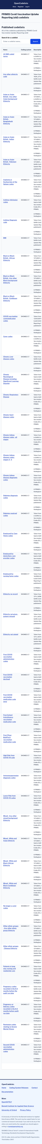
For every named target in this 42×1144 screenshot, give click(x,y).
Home (4, 1088)
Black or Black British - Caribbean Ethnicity (10, 298)
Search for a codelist (10, 38)
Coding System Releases (18, 1088)
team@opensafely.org (15, 1126)
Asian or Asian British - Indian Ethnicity (8, 139)
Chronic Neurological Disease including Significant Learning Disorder (11, 379)
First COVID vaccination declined (7, 677)
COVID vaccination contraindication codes (10, 318)
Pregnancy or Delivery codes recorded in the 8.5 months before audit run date (11, 1008)
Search (35, 41)
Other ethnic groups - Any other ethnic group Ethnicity (10, 928)
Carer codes (7, 336)
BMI (4, 238)
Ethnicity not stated (10, 634)
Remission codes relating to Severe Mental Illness (10, 1027)
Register (21, 6)
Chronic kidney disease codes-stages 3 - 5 (9, 457)
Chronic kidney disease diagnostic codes (10, 477)
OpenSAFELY (7, 1102)
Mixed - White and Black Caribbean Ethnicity (10, 885)
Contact (35, 1088)
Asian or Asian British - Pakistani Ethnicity (9, 162)
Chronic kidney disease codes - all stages (10, 437)
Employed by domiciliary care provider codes (9, 556)
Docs (14, 6)
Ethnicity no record (10, 594)
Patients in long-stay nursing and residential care (9, 968)
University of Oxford (9, 1110)
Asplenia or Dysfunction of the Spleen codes (10, 182)
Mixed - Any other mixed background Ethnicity (10, 818)
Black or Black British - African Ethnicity (9, 258)
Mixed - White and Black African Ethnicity (10, 863)
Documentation (7, 1092)
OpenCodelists (21, 3)
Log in (27, 6)
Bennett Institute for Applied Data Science (18, 1106)
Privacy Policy (25, 1110)
